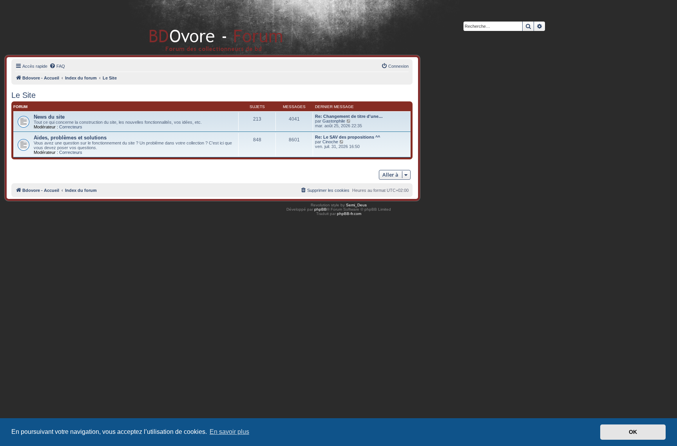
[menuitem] (57, 66)
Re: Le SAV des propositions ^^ (347, 137)
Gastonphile (333, 121)
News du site (49, 117)
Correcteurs (70, 127)
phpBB (320, 209)
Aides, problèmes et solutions (70, 138)
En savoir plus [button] (229, 431)
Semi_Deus (356, 205)
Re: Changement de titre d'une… (349, 116)
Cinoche (330, 141)
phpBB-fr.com (349, 213)
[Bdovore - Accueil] (204, 27)
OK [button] (633, 432)
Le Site (23, 95)
